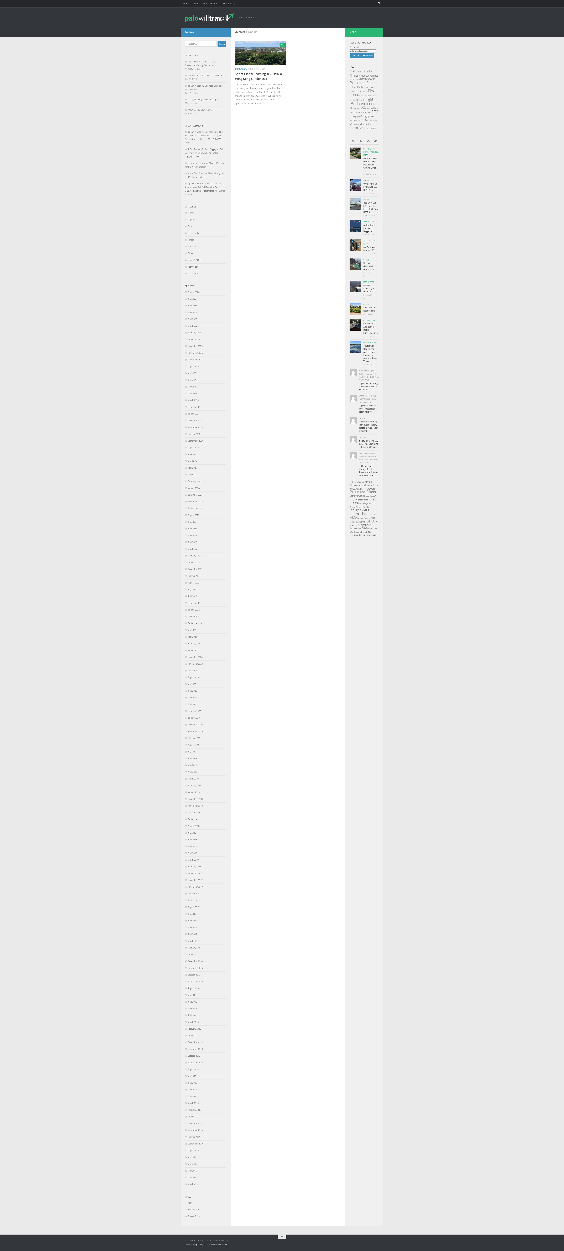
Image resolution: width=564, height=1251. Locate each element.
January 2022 (194, 609)
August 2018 (193, 826)
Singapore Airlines (360, 526)
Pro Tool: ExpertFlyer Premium (368, 288)
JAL (351, 108)
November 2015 (195, 1049)
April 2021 (192, 636)
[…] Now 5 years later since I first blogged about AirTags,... (368, 408)
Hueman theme (220, 1245)
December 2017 (195, 880)
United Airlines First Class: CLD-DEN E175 (207, 75)
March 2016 (193, 1022)
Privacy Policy (228, 3)
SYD (351, 124)
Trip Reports (193, 273)
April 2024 (192, 468)
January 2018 (194, 873)
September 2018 (195, 819)
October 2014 (194, 1137)
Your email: (355, 47)
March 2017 (193, 941)
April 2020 (192, 704)
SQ (368, 120)
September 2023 (195, 508)
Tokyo (361, 124)
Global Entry (362, 96)
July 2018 (192, 833)
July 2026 (192, 299)
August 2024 (193, 447)
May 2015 (192, 1089)
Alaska (361, 72)
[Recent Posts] (353, 141)
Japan (354, 108)
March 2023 (193, 549)
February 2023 (194, 555)
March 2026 (193, 326)
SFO (375, 111)
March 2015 (193, 1103)
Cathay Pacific (356, 87)
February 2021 (194, 643)
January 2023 (194, 562)
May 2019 (192, 765)
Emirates (358, 91)
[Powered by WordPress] (196, 1245)
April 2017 (192, 934)
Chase (366, 87)
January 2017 (194, 954)
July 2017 (192, 914)
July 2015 (192, 1076)
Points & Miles (194, 260)
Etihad (364, 91)
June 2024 (192, 454)
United (368, 124)
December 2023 (195, 495)
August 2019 (193, 745)
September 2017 (195, 900)
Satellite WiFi (365, 112)
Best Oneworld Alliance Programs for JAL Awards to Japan (205, 191)
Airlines (191, 212)
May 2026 (192, 312)
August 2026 (193, 292)
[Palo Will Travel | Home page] (209, 17)
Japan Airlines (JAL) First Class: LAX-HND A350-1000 (203, 139)
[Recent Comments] (368, 141)
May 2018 (192, 846)
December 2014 (195, 1123)
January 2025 (194, 413)
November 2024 (195, 427)
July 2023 (192, 522)
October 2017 (194, 893)
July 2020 (192, 684)
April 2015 (192, 1096)
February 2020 (194, 711)
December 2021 (195, 616)
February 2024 (194, 481)
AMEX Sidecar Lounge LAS (200, 110)
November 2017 (195, 887)
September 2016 (195, 981)
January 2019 (194, 792)
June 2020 (192, 691)
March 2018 (193, 860)
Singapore (357, 116)
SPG (364, 120)
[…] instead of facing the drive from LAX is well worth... (368, 386)
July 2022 (192, 589)
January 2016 (194, 1035)
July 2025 (192, 373)
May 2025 (192, 386)
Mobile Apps (193, 246)
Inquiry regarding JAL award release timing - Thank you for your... (369, 443)
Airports (191, 219)
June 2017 (192, 920)
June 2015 (192, 1083)
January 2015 (194, 1116)
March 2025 (193, 400)
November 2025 (195, 353)
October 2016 (194, 974)
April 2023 (192, 542)
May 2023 (192, 535)
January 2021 (194, 650)
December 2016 (195, 961)
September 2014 (195, 1143)
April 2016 (192, 1015)
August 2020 (193, 677)
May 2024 (192, 461)
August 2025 (193, 366)
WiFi (373, 128)
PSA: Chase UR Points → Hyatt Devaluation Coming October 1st (370, 164)
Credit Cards (193, 233)
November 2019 (195, 731)
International (366, 104)
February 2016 (194, 1029)
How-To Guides (210, 3)
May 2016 (192, 1008)
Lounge (367, 108)
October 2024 (194, 434)
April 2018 (192, 853)
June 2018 (192, 839)
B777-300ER (367, 79)
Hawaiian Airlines (355, 507)
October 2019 (194, 738)
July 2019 (192, 751)
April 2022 (192, 596)
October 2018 (194, 812)
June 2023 (192, 528)
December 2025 (195, 346)
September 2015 (195, 1062)
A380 (353, 71)
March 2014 (193, 1184)
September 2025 (195, 359)
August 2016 (193, 988)
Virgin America (360, 128)
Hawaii (369, 96)
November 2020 (195, 664)
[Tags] (375, 141)
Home (186, 3)
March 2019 (193, 778)
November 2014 (195, 1130)
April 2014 (192, 1177)
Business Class (362, 83)
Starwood (373, 120)
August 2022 (193, 582)
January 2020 (194, 718)
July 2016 (192, 995)
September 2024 (195, 440)
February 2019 (194, 785)
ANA (358, 79)
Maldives (374, 108)
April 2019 (192, 772)
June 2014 (192, 1164)
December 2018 (195, 799)
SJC (360, 120)
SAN (356, 112)
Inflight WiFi (359, 510)
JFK (358, 108)
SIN (351, 116)
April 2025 (192, 393)
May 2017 (192, 927)
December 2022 (195, 569)
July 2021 (192, 630)
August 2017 (193, 907)
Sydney (356, 124)
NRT (352, 112)
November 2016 (195, 968)
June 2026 (192, 305)
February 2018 (194, 866)
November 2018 (195, 805)
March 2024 (193, 474)
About (196, 3)
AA (357, 72)
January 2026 (194, 339)
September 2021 (195, 623)
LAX (362, 108)
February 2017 (194, 947)
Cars (190, 226)
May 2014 (192, 1170)
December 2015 (195, 1042)
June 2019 (192, 758)
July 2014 (192, 1157)
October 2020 (194, 670)
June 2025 (192, 380)
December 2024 (195, 420)
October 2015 (194, 1056)
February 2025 (194, 407)
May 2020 (192, 697)
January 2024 (194, 488)
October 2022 (194, 576)
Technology (241, 69)
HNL (360, 100)
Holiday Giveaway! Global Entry (368, 266)
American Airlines (368, 75)
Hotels (191, 239)
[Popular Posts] (360, 141)
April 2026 (192, 319)
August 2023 (193, 515)
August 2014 (193, 1150)
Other (190, 253)
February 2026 (194, 332)
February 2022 (194, 603)
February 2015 (194, 1110)
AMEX (353, 79)
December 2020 (195, 657)
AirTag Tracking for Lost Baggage (203, 99)
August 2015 (193, 1069)
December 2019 (195, 724)
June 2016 (192, 1001)
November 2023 (195, 501)
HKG (356, 100)
